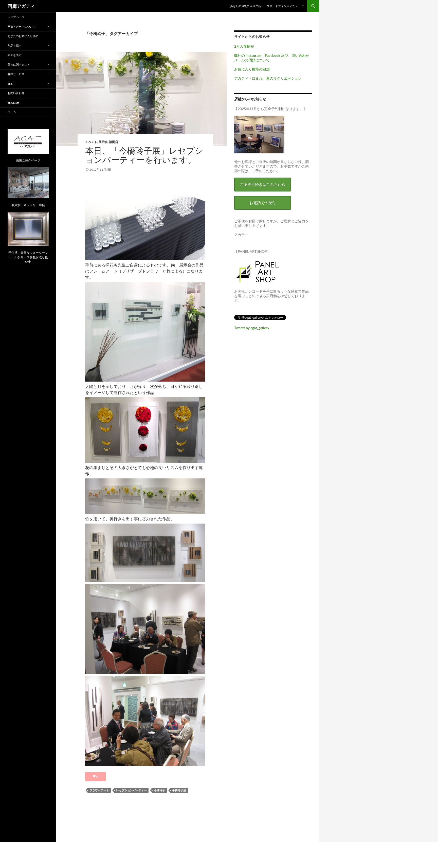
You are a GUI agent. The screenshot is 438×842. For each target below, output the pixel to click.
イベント (91, 142)
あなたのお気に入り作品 (245, 6)
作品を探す (15, 45)
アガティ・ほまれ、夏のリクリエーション (268, 78)
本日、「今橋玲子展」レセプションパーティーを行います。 (144, 155)
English (13, 102)
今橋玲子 (159, 790)
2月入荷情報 (244, 46)
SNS (10, 83)
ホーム (12, 112)
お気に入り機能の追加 (252, 69)
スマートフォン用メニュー (283, 6)
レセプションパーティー (131, 790)
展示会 (103, 142)
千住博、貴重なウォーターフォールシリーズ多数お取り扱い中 (28, 257)
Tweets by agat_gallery (251, 328)
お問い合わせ (16, 93)
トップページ (16, 17)
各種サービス (16, 74)
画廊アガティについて (21, 26)
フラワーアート (99, 790)
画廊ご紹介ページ (28, 160)
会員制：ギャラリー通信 (28, 205)
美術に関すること (19, 64)
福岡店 (113, 142)
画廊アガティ (21, 6)
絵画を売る (15, 55)
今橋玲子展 (179, 790)
